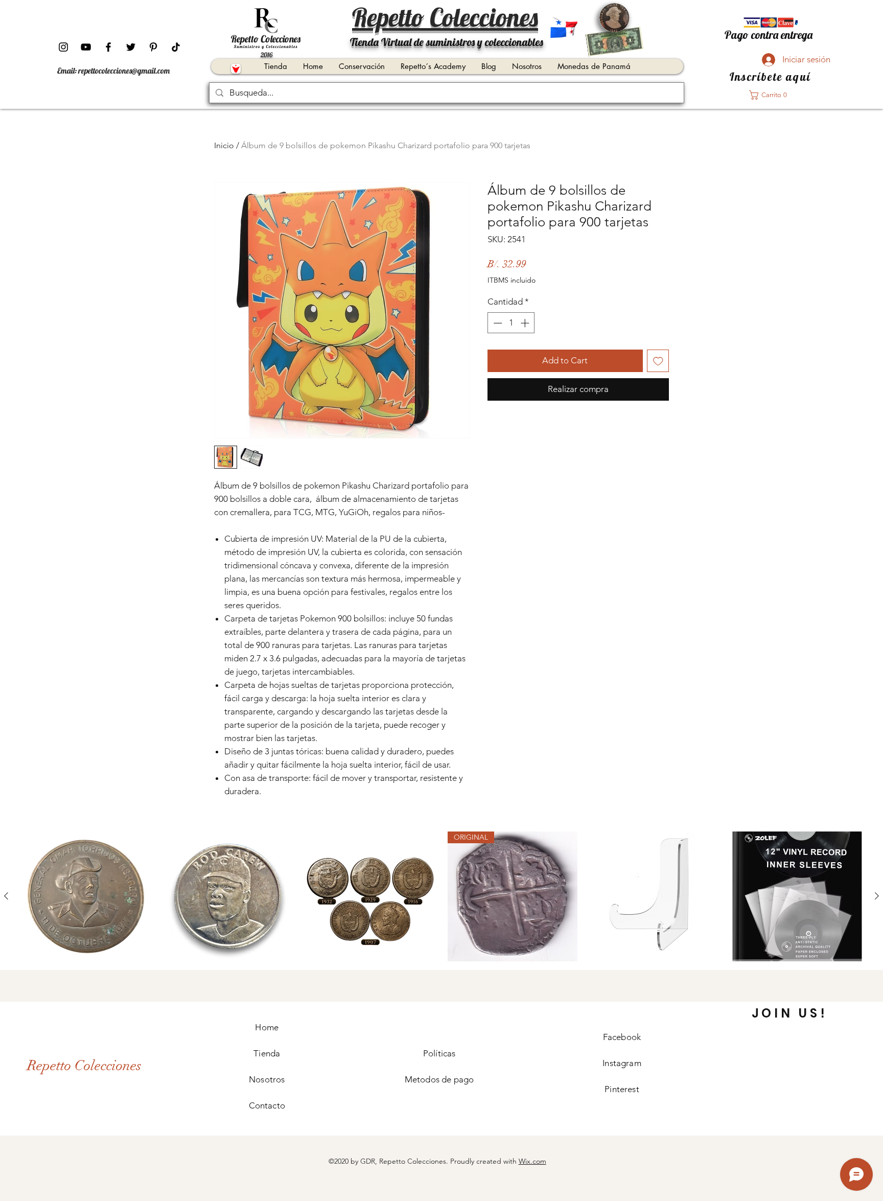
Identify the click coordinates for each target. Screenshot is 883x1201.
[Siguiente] (877, 896)
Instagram (621, 1063)
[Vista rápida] (86, 896)
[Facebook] (108, 47)
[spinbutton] (511, 323)
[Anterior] (6, 896)
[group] (441, 896)
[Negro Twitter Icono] (131, 47)
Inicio (224, 145)
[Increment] (525, 323)
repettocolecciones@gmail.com (124, 70)
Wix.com (532, 1161)
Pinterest (622, 1089)
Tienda (266, 1053)
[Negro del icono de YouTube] (86, 47)
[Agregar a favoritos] (658, 361)
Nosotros (267, 1079)
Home (266, 1027)
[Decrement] (496, 323)
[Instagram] (63, 47)
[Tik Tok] (176, 47)
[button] (771, 95)
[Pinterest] (153, 47)
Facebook (622, 1037)
